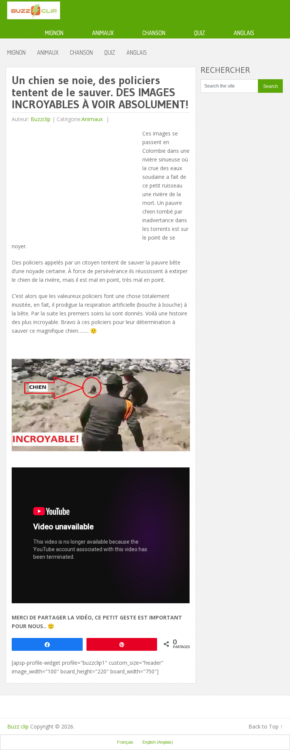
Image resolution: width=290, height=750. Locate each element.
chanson (153, 33)
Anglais (244, 33)
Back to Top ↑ (265, 726)
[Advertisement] (75, 182)
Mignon (54, 33)
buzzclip (41, 119)
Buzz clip (18, 726)
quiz (199, 33)
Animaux (103, 33)
